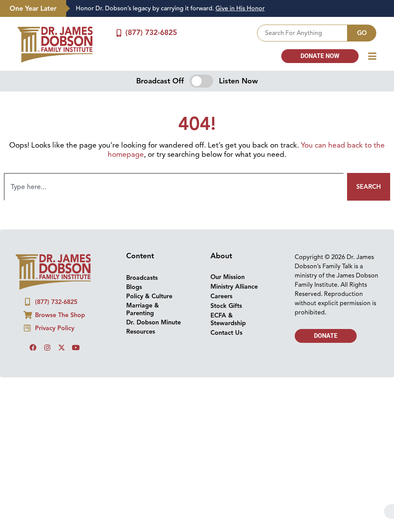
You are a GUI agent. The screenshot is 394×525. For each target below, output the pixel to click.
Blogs (134, 287)
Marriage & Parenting (142, 309)
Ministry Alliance (234, 287)
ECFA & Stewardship (228, 319)
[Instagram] (47, 347)
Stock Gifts (226, 306)
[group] (226, 9)
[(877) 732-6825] (118, 33)
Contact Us (226, 333)
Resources (140, 332)
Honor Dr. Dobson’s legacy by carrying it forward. (170, 8)
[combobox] (302, 33)
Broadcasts (142, 278)
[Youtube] (76, 347)
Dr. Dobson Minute (153, 322)
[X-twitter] (61, 347)
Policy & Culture (149, 296)
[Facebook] (33, 347)
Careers (221, 296)
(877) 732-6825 (151, 32)
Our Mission (227, 277)
